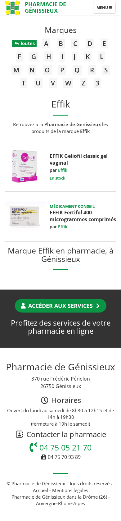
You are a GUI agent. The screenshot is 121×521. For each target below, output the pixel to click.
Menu (106, 9)
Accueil (40, 490)
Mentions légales (70, 490)
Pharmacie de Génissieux (45, 7)
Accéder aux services (60, 305)
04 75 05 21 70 (64, 447)
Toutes (27, 43)
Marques (61, 30)
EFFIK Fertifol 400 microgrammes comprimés (83, 216)
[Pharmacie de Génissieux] (12, 8)
